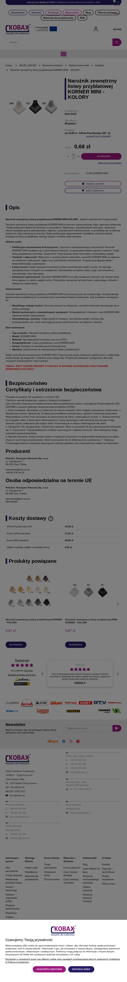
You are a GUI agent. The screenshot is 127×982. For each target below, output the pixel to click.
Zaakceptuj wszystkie (49, 969)
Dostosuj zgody (81, 969)
